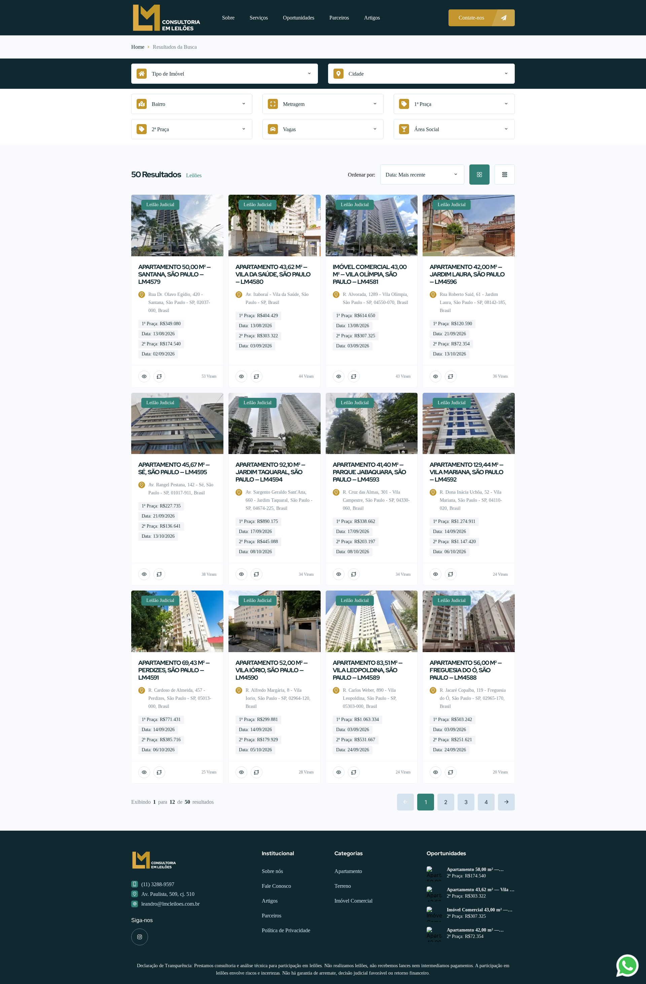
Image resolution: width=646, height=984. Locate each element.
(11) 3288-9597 (157, 884)
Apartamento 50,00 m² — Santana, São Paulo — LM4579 (479, 869)
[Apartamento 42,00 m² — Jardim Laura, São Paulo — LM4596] (434, 934)
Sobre (228, 18)
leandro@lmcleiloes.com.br (170, 904)
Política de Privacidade (286, 930)
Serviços (259, 18)
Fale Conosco (276, 886)
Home (137, 47)
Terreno (342, 886)
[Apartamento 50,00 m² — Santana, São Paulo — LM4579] (434, 873)
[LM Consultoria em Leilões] (166, 17)
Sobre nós (272, 871)
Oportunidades (298, 18)
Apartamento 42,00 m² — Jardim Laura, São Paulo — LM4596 (476, 930)
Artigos (372, 18)
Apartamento (348, 871)
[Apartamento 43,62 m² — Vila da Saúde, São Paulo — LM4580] (434, 894)
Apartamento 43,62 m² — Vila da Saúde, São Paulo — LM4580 (481, 889)
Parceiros (339, 18)
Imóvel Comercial (353, 901)
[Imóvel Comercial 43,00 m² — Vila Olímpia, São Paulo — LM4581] (434, 914)
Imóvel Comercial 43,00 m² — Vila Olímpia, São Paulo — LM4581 (477, 910)
